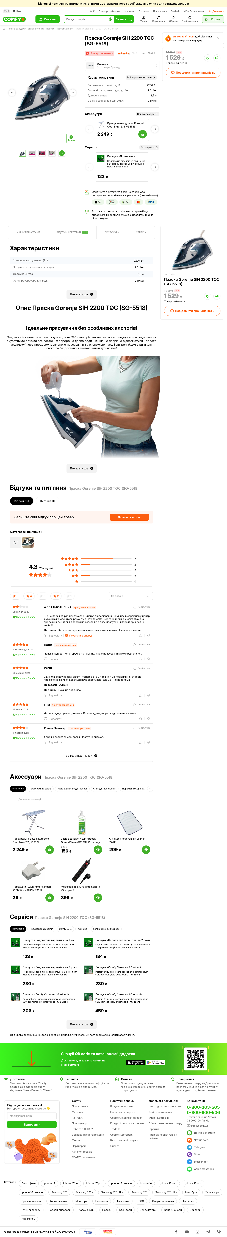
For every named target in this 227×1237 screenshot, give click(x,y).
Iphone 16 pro (193, 1183)
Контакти (77, 1117)
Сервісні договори (121, 1134)
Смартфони (29, 1183)
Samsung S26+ (84, 1192)
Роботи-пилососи (60, 1209)
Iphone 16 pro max (32, 1192)
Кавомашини (86, 1209)
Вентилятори (148, 1209)
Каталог (50, 19)
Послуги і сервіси (122, 1101)
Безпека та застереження (88, 1134)
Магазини (129, 11)
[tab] (28, 232)
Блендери (125, 1209)
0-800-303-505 (203, 1107)
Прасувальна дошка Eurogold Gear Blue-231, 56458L (126, 125)
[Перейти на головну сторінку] (4, 28)
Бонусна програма (121, 1106)
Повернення (160, 11)
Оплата (114, 1145)
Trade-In (175, 11)
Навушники (122, 1201)
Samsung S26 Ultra (112, 1192)
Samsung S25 (139, 1192)
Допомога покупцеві (163, 1101)
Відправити (31, 1124)
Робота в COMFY (82, 1129)
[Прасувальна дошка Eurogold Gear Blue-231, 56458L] (100, 125)
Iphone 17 (49, 1183)
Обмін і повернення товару (165, 1123)
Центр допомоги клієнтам (165, 1106)
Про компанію (80, 1106)
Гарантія (154, 1129)
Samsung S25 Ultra (166, 1192)
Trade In (115, 1129)
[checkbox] (24, 799)
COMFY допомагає (194, 11)
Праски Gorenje (64, 28)
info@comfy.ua (200, 1125)
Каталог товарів (82, 1151)
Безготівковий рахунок (124, 1140)
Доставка (144, 11)
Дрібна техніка (36, 28)
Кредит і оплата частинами (127, 1123)
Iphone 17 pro (94, 1183)
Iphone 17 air (70, 1183)
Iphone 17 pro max (121, 1183)
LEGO (141, 1201)
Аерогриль (28, 1218)
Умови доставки (159, 1117)
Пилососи (188, 1201)
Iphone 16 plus (168, 1183)
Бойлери (195, 1209)
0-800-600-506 (203, 1112)
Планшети (101, 1201)
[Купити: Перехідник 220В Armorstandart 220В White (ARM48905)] (49, 897)
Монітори (81, 1201)
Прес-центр (79, 1123)
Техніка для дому (16, 28)
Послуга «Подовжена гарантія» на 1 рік (121, 156)
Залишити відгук (129, 517)
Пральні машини (31, 1201)
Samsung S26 (59, 1192)
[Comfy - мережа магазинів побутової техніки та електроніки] (17, 19)
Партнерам (79, 1145)
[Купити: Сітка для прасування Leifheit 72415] (146, 849)
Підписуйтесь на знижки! (24, 1105)
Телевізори (212, 1192)
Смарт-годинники (163, 1201)
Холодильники (58, 1201)
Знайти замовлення (161, 1112)
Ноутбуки (191, 1192)
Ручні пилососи (31, 1209)
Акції (92, 11)
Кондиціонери (173, 1209)
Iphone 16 (146, 1183)
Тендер (77, 1140)
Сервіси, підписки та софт (126, 1117)
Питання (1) (47, 500)
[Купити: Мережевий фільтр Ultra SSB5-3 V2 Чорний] (98, 897)
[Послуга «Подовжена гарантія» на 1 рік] (100, 158)
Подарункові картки (109, 11)
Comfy (76, 1101)
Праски (50, 28)
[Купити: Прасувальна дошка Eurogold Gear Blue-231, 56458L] (49, 849)
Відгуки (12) (21, 500)
